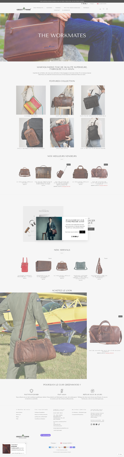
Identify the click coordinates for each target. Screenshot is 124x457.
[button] (26, 443)
